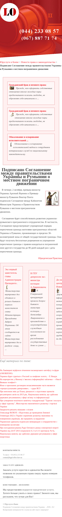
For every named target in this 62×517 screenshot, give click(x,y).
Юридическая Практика (50, 258)
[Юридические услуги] (9, 21)
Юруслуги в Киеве (9, 62)
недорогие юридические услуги (38, 489)
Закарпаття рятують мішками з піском (16, 410)
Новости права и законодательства (38, 62)
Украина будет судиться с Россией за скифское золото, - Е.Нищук (28, 376)
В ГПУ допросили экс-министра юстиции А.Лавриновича (38, 280)
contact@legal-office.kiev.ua (12, 458)
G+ (53, 507)
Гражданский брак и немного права (27, 85)
